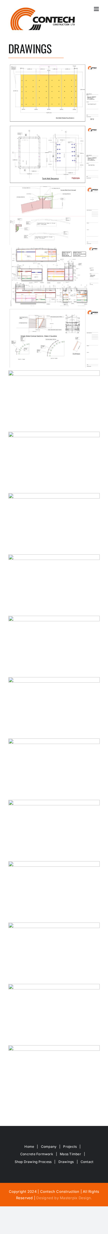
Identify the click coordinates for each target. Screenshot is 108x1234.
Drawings (66, 1162)
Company (49, 1146)
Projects (70, 1146)
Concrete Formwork (36, 1154)
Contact (87, 1162)
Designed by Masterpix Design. (64, 1198)
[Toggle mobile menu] (97, 9)
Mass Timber (70, 1154)
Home (29, 1146)
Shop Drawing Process (33, 1162)
